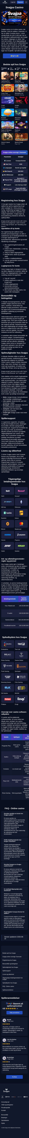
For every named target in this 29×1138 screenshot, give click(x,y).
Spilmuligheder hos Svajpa (10, 967)
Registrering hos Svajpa (9, 960)
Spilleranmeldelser (7, 990)
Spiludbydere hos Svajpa (9, 983)
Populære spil (4, 68)
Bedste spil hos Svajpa (9, 953)
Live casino (12, 68)
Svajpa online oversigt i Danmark (11, 956)
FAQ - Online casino (8, 986)
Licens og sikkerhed (8, 974)
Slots (25, 68)
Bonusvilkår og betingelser (10, 963)
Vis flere (14, 1076)
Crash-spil (18, 68)
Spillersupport (6, 970)
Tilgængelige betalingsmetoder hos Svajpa (12, 978)
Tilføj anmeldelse (14, 1012)
